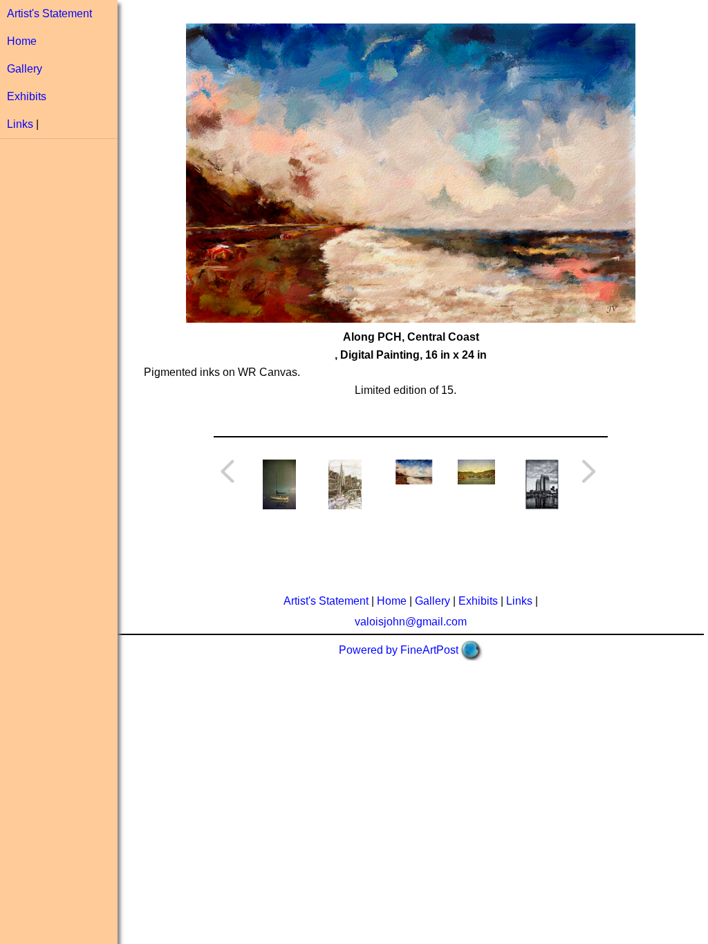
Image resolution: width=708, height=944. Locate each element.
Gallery (24, 69)
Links (20, 124)
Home (22, 41)
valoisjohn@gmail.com (411, 621)
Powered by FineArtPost (398, 650)
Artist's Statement (49, 13)
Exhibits (26, 96)
